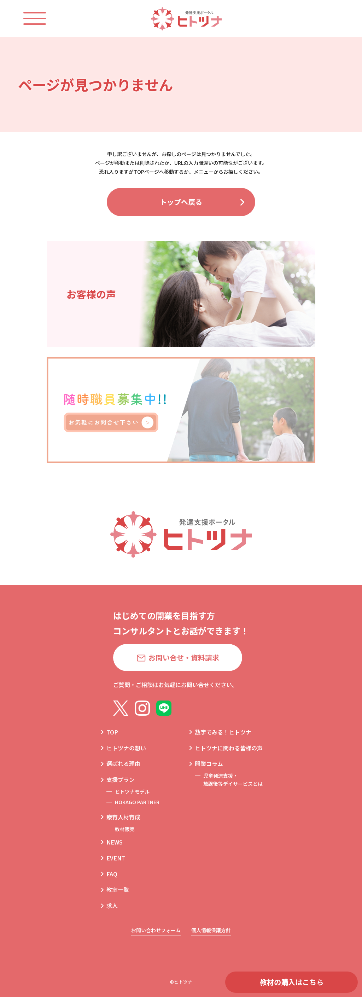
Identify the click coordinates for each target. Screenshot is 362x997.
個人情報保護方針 (211, 930)
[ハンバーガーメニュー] (41, 18)
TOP (112, 732)
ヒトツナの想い (126, 748)
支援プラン (120, 779)
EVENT (115, 858)
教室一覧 (117, 889)
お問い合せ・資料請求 (183, 657)
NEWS (114, 842)
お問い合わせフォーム (156, 930)
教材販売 (125, 828)
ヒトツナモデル (132, 791)
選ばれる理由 (123, 763)
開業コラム (209, 763)
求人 (112, 905)
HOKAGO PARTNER (137, 802)
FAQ (111, 874)
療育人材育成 (123, 817)
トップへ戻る (181, 202)
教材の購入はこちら (291, 982)
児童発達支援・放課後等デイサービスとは (233, 779)
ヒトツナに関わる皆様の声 (229, 748)
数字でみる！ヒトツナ (223, 732)
